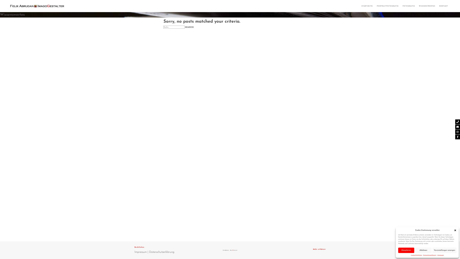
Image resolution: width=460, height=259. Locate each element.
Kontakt (443, 6)
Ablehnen (423, 250)
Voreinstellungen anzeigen (444, 250)
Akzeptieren (406, 250)
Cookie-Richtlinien (416, 255)
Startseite (367, 6)
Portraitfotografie (388, 6)
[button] (455, 230)
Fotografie (409, 6)
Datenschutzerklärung (429, 255)
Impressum (440, 255)
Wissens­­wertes (427, 6)
